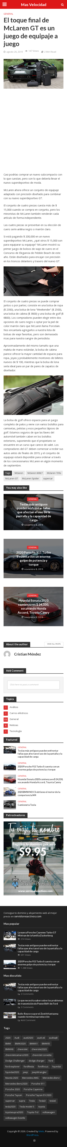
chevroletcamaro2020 (16, 1055)
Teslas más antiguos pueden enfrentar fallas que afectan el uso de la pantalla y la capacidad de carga (33, 512)
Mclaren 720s (54, 473)
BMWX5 (46, 1043)
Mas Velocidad (33, 4)
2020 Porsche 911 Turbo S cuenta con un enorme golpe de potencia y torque (33, 558)
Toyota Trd (32, 1112)
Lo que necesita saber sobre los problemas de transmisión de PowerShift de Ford (40, 1002)
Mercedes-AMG (30, 1077)
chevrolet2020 (39, 1049)
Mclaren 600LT (35, 473)
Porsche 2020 (12, 1089)
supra (22, 1100)
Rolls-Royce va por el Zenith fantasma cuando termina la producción (38, 1015)
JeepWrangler (39, 1072)
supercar (48, 478)
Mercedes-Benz (51, 1077)
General (8, 13)
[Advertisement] (33, 133)
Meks (41, 1131)
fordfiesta (29, 1066)
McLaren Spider (30, 478)
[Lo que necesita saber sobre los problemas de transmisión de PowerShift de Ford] (10, 1001)
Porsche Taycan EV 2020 (38, 1095)
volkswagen (49, 1112)
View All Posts (54, 644)
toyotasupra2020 (14, 1112)
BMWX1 (34, 1043)
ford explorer (12, 1066)
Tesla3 (42, 1100)
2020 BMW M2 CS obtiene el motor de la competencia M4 (39, 793)
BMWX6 (9, 1049)
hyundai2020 (12, 1072)
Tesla (32, 1100)
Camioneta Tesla (27, 805)
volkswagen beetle (15, 1117)
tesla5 (53, 1100)
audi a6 (41, 1037)
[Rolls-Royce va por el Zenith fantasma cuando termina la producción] (10, 1015)
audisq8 (53, 1037)
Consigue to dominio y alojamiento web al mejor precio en (30, 914)
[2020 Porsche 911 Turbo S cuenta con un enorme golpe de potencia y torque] (10, 766)
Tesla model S (26, 1106)
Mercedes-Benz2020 (16, 1083)
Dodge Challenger (15, 1060)
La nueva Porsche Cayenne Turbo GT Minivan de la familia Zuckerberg (37, 934)
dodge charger (36, 1060)
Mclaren (19, 473)
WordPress (32, 1135)
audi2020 (28, 1037)
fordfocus (43, 1066)
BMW (8, 1043)
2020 (7, 1037)
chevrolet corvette (42, 1055)
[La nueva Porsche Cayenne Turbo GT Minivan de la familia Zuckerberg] (10, 935)
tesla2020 (10, 1106)
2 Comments (27, 994)
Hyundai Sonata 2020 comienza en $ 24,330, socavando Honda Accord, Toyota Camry (33, 606)
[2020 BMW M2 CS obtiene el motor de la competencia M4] (10, 791)
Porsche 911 (37, 1083)
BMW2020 (20, 1043)
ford (51, 1060)
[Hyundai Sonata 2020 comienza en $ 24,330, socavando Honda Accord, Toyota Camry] (10, 778)
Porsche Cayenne (33, 1089)
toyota (41, 1106)
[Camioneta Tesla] (10, 804)
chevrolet (23, 1049)
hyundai (56, 1066)
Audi (16, 1037)
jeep (25, 1072)
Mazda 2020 (11, 1077)
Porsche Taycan (13, 1095)
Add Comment (28, 1020)
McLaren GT (11, 478)
